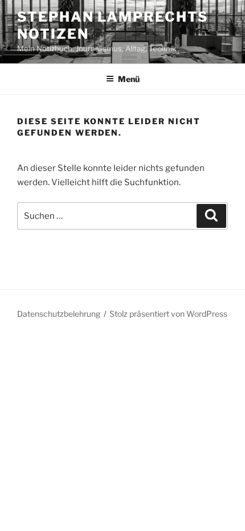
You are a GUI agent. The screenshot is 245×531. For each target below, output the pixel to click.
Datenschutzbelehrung (58, 313)
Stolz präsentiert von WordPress (168, 313)
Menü (129, 79)
